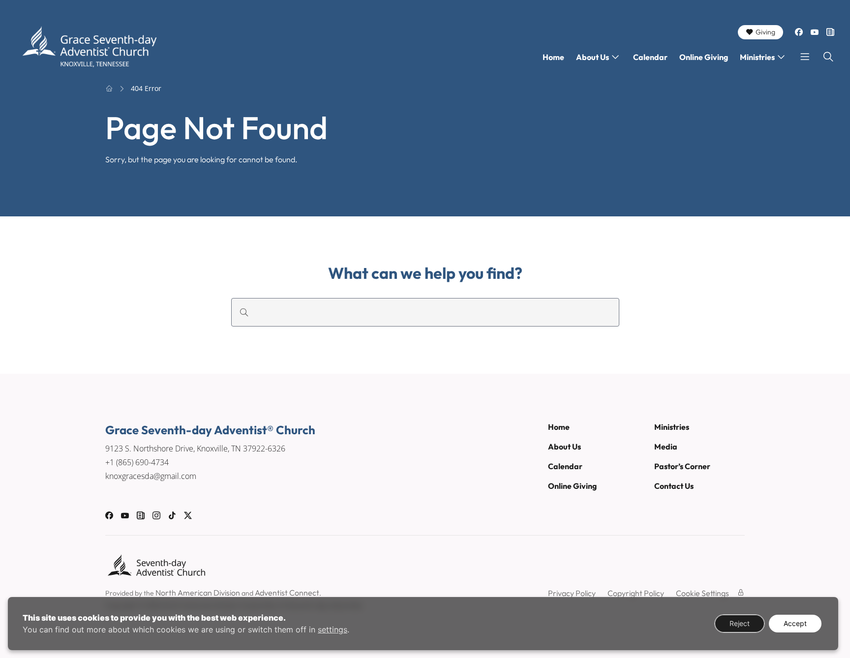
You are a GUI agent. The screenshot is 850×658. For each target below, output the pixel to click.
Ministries (757, 57)
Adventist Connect (287, 593)
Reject (739, 623)
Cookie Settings (702, 593)
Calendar (650, 57)
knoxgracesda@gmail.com (150, 476)
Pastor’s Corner (682, 466)
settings (332, 629)
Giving (765, 32)
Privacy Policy (572, 593)
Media (665, 446)
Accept (795, 623)
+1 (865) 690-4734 (137, 462)
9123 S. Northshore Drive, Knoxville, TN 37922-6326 (195, 448)
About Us (592, 57)
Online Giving (703, 57)
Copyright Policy (635, 593)
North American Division (197, 593)
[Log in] (741, 593)
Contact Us (674, 486)
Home (553, 57)
